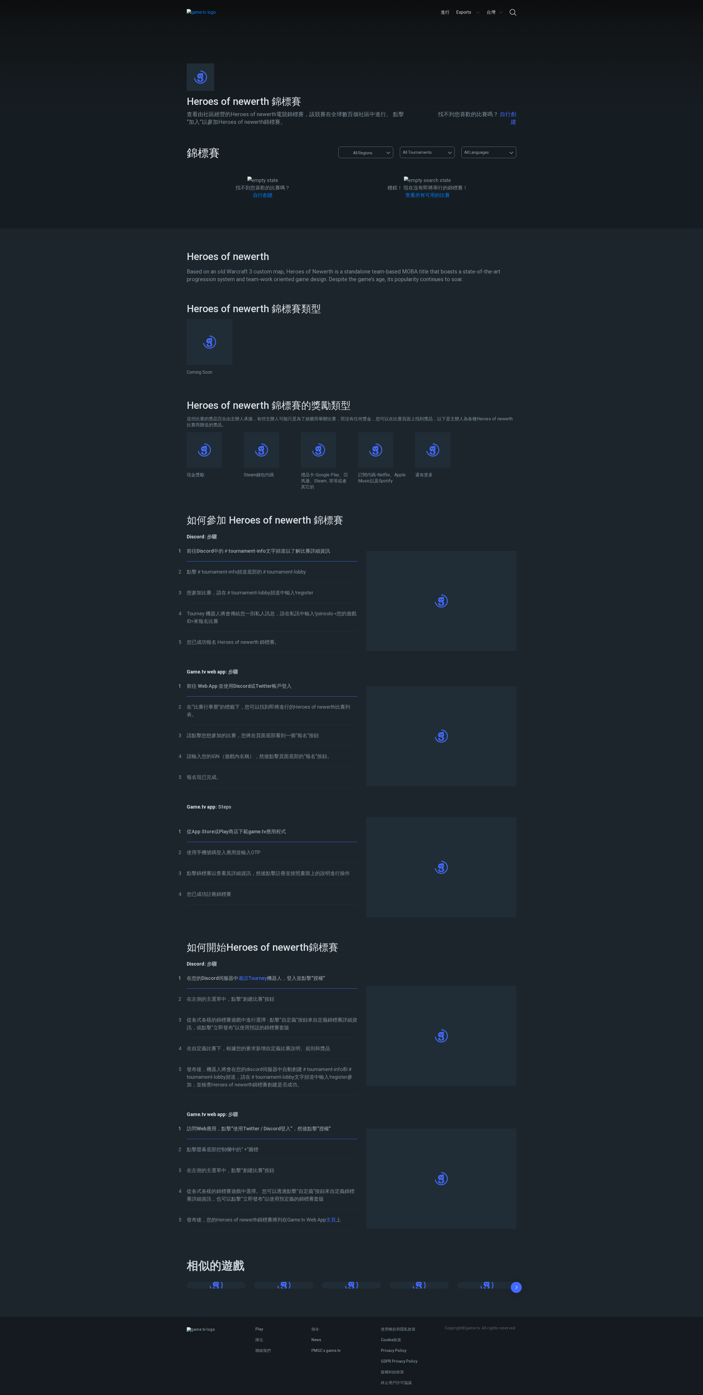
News (316, 1340)
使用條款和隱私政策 (398, 1329)
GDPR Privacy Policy (399, 1361)
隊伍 (259, 1340)
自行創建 (263, 195)
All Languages (476, 152)
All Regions (362, 153)
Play (259, 1329)
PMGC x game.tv (326, 1350)
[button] (516, 1288)
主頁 (331, 1220)
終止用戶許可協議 (396, 1382)
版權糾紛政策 (392, 1372)
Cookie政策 (391, 1340)
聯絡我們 (263, 1350)
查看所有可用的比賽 (427, 195)
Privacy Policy (393, 1350)
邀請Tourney (252, 978)
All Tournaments (417, 152)
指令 (315, 1329)
